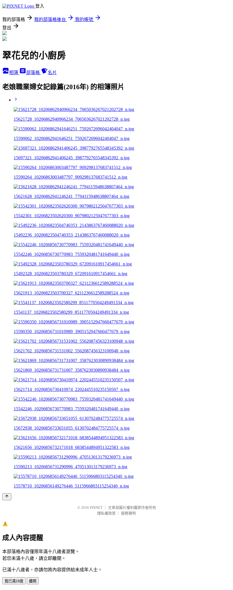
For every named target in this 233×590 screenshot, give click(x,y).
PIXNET (96, 507)
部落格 (33, 72)
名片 (52, 72)
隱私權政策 (106, 513)
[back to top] (6, 496)
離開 (32, 581)
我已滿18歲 (14, 581)
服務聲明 (128, 513)
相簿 (14, 72)
